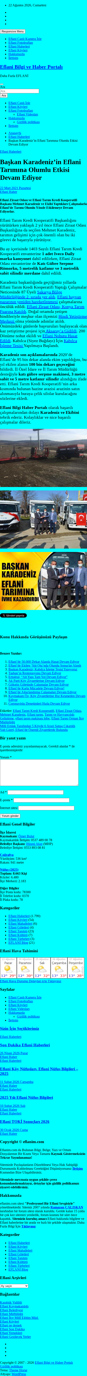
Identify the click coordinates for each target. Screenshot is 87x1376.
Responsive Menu (13, 31)
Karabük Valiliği (11, 1302)
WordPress (19, 1374)
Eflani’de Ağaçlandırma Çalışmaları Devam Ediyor (42, 692)
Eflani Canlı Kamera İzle (25, 39)
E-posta (6, 800)
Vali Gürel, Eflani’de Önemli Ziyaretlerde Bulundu (34, 730)
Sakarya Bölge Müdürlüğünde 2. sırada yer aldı (31, 294)
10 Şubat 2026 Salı (12, 1106)
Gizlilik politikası (28, 122)
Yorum (6, 757)
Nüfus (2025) (9, 869)
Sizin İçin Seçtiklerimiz (19, 1028)
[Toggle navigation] (1, 84)
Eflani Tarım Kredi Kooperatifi (33, 711)
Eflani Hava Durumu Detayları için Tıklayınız (30, 981)
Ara (2, 87)
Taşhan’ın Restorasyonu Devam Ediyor (34, 673)
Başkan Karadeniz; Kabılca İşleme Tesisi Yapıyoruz (42, 669)
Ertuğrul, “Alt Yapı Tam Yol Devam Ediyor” (38, 677)
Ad (3, 792)
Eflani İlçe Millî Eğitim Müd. (19, 1318)
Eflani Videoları (27, 114)
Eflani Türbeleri (19, 939)
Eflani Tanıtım (17, 931)
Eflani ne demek (11, 1325)
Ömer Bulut (26, 836)
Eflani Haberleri (19, 46)
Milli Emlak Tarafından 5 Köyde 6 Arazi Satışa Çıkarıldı (37, 726)
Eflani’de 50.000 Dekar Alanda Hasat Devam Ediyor (43, 661)
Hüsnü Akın (34, 844)
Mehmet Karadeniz (13, 714)
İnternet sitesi (9, 808)
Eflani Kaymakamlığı (14, 1306)
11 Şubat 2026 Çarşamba (16, 1082)
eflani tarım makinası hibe (32, 718)
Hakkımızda (16, 54)
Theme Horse (18, 1370)
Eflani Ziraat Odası (68, 711)
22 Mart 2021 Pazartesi (15, 188)
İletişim (13, 58)
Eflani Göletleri (18, 927)
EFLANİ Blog (18, 942)
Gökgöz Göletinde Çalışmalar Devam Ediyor (38, 684)
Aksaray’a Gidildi (61, 331)
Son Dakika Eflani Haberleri (25, 1045)
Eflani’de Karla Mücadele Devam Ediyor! (36, 688)
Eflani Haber (8, 192)
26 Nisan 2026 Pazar (14, 1053)
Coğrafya (7, 855)
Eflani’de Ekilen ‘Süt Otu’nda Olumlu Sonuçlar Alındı (44, 665)
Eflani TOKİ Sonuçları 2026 (24, 1121)
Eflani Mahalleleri (20, 923)
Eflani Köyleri (17, 50)
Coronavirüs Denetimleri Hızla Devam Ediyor (39, 703)
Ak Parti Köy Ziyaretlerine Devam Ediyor (36, 680)
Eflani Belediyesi (11, 1310)
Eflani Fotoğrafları (20, 42)
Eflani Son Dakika (12, 1329)
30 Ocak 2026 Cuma (14, 1130)
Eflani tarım (35, 714)
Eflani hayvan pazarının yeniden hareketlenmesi (40, 299)
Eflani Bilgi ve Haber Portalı (31, 67)
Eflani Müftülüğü (11, 1314)
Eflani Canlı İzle (19, 103)
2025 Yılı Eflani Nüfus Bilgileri (26, 1097)
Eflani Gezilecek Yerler (15, 1337)
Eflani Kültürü (18, 935)
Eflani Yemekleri (11, 1333)
